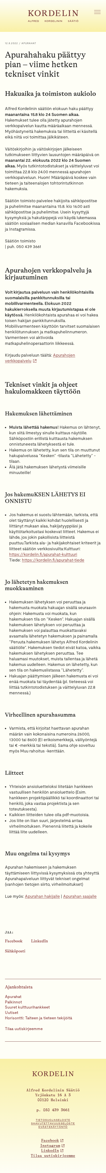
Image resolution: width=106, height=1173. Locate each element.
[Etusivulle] (53, 20)
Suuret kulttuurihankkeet (27, 1007)
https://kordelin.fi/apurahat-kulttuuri (43, 554)
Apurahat (13, 996)
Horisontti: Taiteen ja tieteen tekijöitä (38, 1018)
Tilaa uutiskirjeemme (24, 1028)
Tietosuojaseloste (53, 1120)
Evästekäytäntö (53, 1126)
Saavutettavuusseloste (53, 1123)
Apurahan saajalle (80, 896)
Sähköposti (15, 951)
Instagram (50, 1146)
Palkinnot (13, 1002)
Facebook (13, 941)
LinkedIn (39, 941)
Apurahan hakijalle (42, 896)
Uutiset (11, 1012)
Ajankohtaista (19, 987)
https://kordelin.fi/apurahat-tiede (53, 560)
